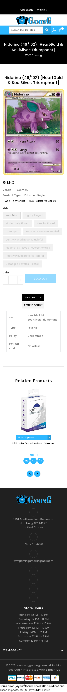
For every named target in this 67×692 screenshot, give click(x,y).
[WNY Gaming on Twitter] (30, 4)
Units (6, 272)
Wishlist (42, 10)
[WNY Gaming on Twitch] (43, 4)
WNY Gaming (33, 55)
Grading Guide (46, 201)
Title (6, 208)
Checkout (26, 10)
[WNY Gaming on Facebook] (23, 4)
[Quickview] (26, 461)
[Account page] (54, 30)
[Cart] (61, 30)
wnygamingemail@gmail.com (33, 561)
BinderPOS (53, 669)
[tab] (33, 297)
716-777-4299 (33, 544)
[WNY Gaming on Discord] (37, 4)
